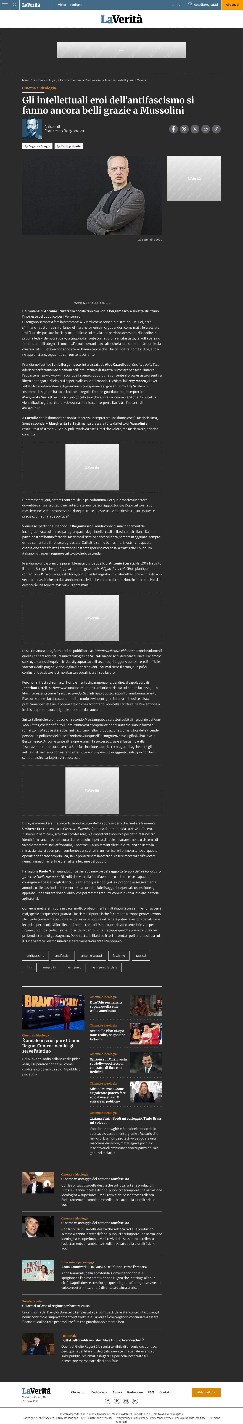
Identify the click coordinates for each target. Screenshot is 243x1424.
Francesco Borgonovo (64, 131)
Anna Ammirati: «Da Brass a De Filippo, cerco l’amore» (104, 1267)
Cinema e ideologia (44, 80)
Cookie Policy (140, 1418)
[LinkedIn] (135, 1401)
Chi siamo (78, 1392)
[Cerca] (15, 5)
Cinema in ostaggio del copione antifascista (95, 1179)
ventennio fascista (104, 967)
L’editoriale (99, 1392)
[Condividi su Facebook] (173, 129)
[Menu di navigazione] (5, 5)
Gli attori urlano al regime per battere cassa (56, 1306)
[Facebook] (108, 1401)
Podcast (76, 5)
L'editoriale (68, 1335)
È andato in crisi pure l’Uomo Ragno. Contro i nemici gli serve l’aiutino (51, 1046)
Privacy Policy (122, 1418)
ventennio (74, 967)
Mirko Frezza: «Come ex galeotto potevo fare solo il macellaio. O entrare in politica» (108, 1095)
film (29, 967)
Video (62, 5)
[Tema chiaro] (173, 4)
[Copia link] (216, 129)
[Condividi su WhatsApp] (195, 129)
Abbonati (232, 4)
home (25, 80)
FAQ (151, 1392)
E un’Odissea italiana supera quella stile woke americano (106, 1006)
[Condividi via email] (205, 129)
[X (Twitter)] (117, 1401)
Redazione (135, 1392)
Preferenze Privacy (161, 1418)
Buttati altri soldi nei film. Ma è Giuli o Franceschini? (102, 1340)
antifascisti (62, 955)
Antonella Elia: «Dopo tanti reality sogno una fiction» (107, 1035)
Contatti (165, 1392)
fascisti (141, 955)
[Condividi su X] (184, 129)
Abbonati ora (206, 1392)
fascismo (119, 955)
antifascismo (35, 955)
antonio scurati (91, 955)
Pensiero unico (32, 1301)
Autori (117, 1392)
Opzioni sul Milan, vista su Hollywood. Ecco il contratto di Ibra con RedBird (108, 1065)
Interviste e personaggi (77, 1262)
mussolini (49, 967)
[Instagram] (126, 1401)
